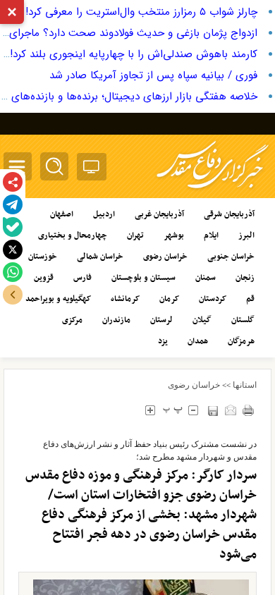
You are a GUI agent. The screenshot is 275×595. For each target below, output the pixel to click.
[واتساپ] (12, 272)
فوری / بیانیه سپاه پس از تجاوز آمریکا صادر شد (153, 75)
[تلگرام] (12, 204)
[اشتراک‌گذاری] (12, 182)
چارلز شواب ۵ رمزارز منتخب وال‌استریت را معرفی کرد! (141, 12)
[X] (12, 249)
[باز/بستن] (12, 294)
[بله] (12, 227)
